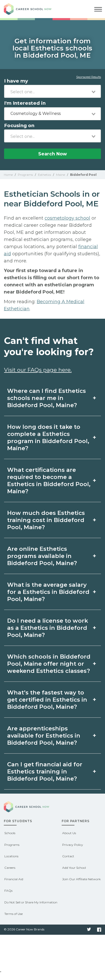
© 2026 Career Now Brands (24, 929)
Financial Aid (13, 879)
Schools (9, 833)
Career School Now (32, 9)
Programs (11, 845)
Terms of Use (13, 914)
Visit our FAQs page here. (38, 370)
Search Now (52, 153)
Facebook (99, 930)
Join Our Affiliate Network (81, 879)
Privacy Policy (72, 845)
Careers (9, 868)
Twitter (89, 930)
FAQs (8, 890)
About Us (69, 833)
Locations (11, 856)
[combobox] (52, 91)
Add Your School (74, 868)
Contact (68, 856)
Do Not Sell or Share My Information (30, 902)
